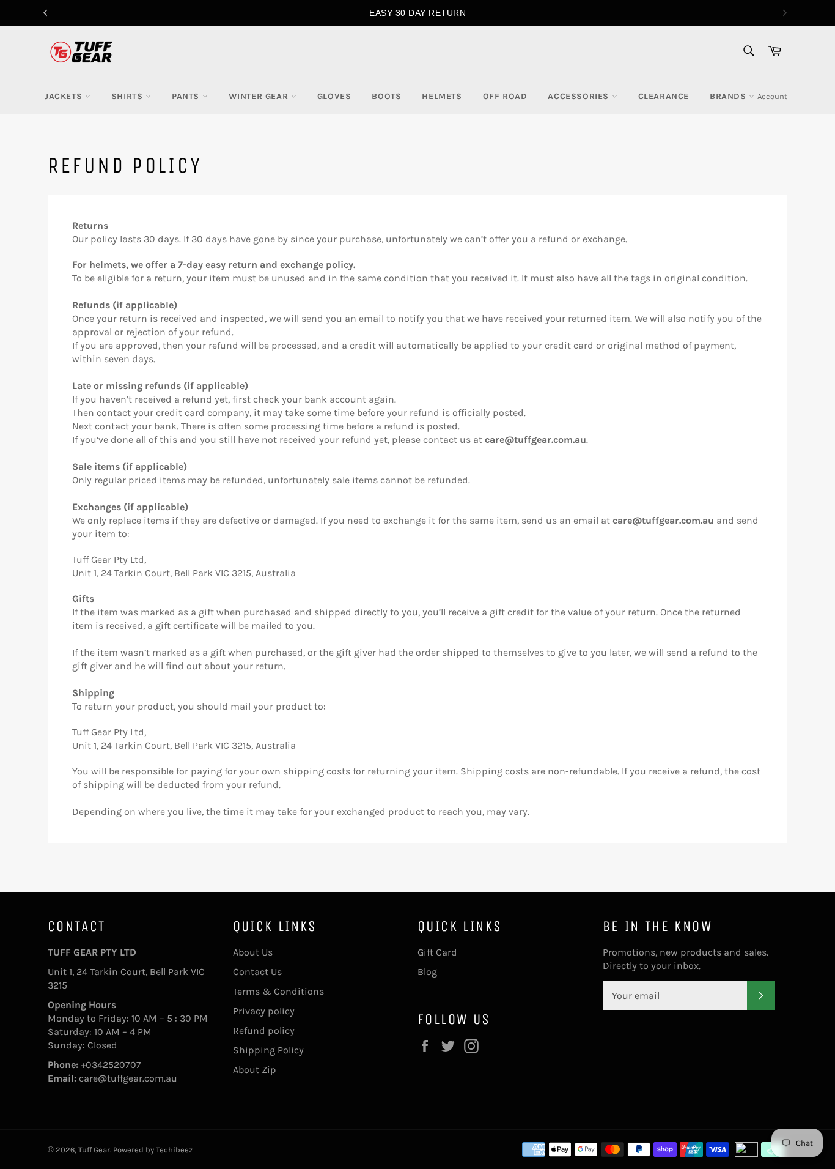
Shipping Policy (268, 1050)
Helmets (442, 96)
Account (772, 96)
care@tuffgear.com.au (128, 1078)
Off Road (505, 96)
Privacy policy (264, 1011)
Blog (427, 972)
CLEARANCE (663, 96)
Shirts (128, 96)
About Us (253, 952)
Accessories (579, 96)
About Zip (254, 1069)
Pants (187, 96)
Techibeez (174, 1149)
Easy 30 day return (417, 13)
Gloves (334, 96)
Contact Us (257, 972)
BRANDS (729, 96)
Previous (45, 13)
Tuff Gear (94, 1149)
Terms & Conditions (278, 991)
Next (785, 13)
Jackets (65, 96)
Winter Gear (260, 96)
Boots (386, 96)
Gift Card (437, 952)
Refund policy (264, 1030)
